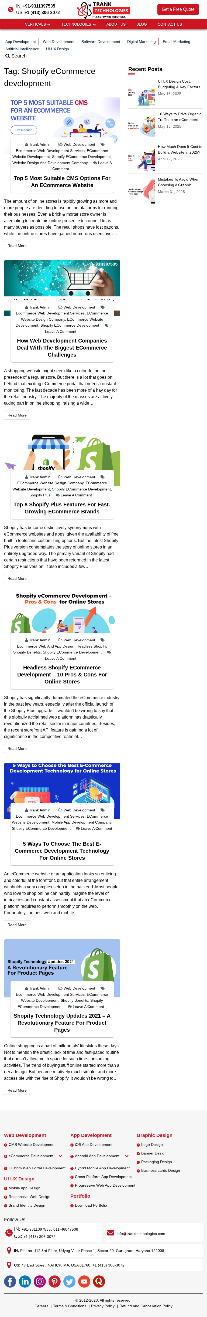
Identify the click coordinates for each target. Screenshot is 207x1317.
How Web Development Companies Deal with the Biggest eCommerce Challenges (62, 348)
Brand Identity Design (27, 1205)
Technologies (76, 24)
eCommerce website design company (50, 483)
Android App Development (97, 1156)
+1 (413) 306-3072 (42, 12)
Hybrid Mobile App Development (102, 1168)
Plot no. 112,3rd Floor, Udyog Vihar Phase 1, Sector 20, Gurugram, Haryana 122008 (92, 1250)
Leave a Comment (60, 331)
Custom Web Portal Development (37, 1168)
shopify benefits (27, 652)
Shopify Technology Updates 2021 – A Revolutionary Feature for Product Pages (62, 1023)
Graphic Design (154, 1135)
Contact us (170, 24)
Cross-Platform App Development (103, 1176)
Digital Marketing (141, 41)
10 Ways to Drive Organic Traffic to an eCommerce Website (179, 119)
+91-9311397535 (39, 6)
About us (116, 24)
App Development (20, 41)
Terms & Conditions (69, 1306)
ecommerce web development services (50, 150)
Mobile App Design (24, 1188)
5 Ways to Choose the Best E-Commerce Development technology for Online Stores (62, 851)
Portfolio (80, 1196)
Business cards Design (160, 1170)
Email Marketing (176, 41)
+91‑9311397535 (36, 1229)
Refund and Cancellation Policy (145, 1306)
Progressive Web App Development (105, 1185)
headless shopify (91, 646)
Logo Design (152, 1144)
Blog (141, 24)
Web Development (58, 41)
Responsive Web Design (29, 1196)
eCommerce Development (31, 1156)
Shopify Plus (39, 495)
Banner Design (154, 1153)
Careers (41, 1306)
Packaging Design (156, 1162)
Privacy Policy (103, 1306)
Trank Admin (39, 144)
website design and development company (50, 163)
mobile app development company (81, 822)
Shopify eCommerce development (81, 156)
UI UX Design (57, 49)
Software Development (100, 41)
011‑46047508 (65, 1229)
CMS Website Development (32, 1144)
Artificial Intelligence (22, 49)
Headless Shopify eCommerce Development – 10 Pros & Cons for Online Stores (62, 675)
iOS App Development (93, 1144)
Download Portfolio (91, 1205)
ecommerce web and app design (45, 646)
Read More (19, 245)
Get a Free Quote (178, 9)
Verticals (35, 24)
